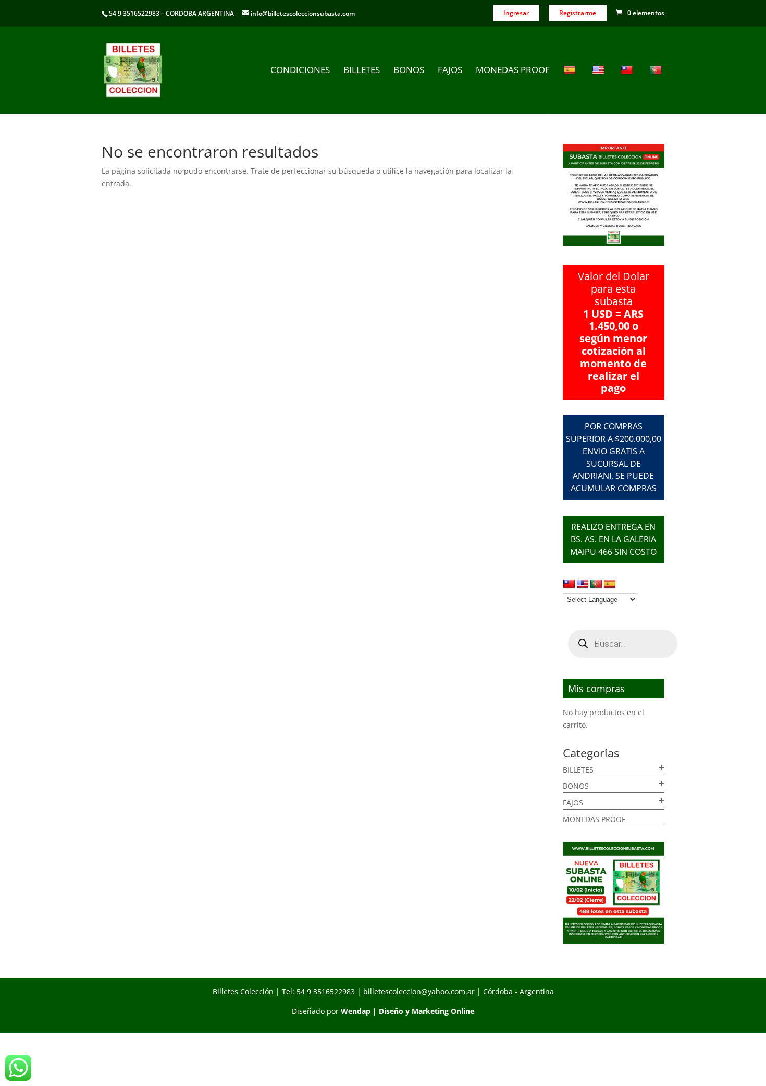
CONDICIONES (300, 71)
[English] (599, 89)
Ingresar (516, 12)
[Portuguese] (656, 89)
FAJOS (450, 71)
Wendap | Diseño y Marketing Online (407, 1011)
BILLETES (361, 71)
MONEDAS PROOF (513, 71)
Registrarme (577, 12)
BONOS (408, 71)
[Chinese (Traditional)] (628, 89)
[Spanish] (570, 89)
